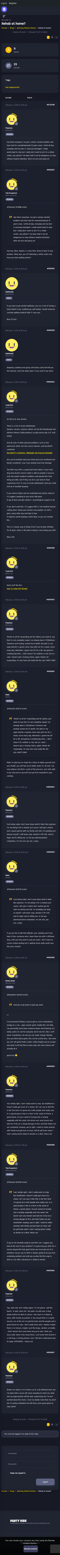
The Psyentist (11, 193)
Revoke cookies (30, 1549)
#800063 (50, 600)
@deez (7, 697)
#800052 (51, 330)
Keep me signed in (17, 1473)
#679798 (51, 105)
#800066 (50, 1271)
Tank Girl (9, 405)
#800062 (50, 852)
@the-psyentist (11, 195)
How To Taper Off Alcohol (17, 588)
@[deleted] (9, 294)
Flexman (8, 128)
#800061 (51, 671)
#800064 (50, 787)
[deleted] (9, 292)
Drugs (12, 28)
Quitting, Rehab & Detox (26, 28)
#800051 (51, 269)
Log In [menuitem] (4, 3)
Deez (7, 694)
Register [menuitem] (13, 3)
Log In (45, 1482)
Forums (4, 28)
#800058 (50, 1145)
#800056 (50, 957)
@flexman (9, 130)
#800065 (50, 1066)
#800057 (51, 170)
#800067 (50, 1352)
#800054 (50, 382)
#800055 (51, 548)
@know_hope (10, 983)
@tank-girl (9, 407)
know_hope (10, 981)
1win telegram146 (12, 87)
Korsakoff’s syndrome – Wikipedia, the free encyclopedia (29, 453)
